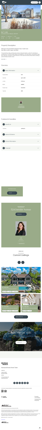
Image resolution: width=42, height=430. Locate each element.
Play (21, 11)
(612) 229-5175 (21, 106)
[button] (21, 342)
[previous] (19, 262)
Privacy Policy (37, 400)
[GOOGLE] (25, 383)
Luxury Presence (37, 397)
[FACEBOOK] (14, 383)
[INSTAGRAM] (17, 383)
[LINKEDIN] (20, 383)
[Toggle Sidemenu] (39, 2)
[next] (22, 262)
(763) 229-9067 (34, 2)
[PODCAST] (27, 383)
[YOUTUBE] (22, 383)
